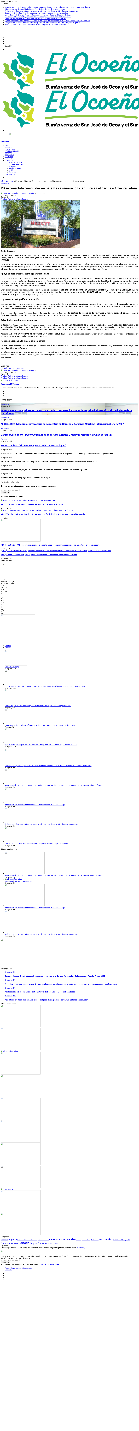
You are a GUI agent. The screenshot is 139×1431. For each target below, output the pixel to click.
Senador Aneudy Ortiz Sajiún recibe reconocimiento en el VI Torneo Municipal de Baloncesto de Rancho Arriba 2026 (48, 7)
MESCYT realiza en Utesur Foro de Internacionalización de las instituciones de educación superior (43, 514)
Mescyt (24, 368)
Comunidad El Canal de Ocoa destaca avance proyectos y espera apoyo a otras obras (36, 13)
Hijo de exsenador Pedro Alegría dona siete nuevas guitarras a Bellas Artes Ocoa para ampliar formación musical (47, 21)
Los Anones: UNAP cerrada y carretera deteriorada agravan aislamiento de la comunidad (38, 17)
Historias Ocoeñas (16, 163)
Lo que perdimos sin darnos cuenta (18, 881)
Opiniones (9, 157)
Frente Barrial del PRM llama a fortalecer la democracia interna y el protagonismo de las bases (40, 725)
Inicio (7, 145)
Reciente (8, 648)
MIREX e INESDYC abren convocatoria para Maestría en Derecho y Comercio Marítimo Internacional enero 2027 (62, 424)
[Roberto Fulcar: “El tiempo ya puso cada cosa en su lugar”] (7, 1189)
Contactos (10, 174)
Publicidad (5, 142)
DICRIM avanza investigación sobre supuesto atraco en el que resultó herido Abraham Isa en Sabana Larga (45, 686)
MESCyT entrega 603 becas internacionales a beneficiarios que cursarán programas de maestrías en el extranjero (50, 545)
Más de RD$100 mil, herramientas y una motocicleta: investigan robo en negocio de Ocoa (38, 706)
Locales (8, 147)
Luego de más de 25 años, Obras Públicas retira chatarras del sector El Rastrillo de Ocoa (38, 15)
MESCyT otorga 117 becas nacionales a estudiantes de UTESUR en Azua (32, 504)
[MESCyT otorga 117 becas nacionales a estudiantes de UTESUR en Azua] (28, 500)
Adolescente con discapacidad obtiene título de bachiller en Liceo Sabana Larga (35, 9)
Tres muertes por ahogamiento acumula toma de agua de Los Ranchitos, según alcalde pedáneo (41, 745)
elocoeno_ (81, 1248)
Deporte (8, 153)
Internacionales (12, 151)
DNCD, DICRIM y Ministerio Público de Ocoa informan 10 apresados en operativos (35, 19)
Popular (8, 646)
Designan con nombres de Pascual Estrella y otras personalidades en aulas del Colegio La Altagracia (42, 23)
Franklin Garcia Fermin (11, 368)
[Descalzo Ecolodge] (16, 665)
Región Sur (9, 155)
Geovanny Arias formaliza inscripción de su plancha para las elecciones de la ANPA (36, 25)
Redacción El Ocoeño (26, 193)
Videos (55, 1243)
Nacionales (10, 149)
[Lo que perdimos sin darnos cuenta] (13, 879)
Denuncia (12, 172)
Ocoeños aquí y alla (16, 164)
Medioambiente (15, 168)
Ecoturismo (13, 166)
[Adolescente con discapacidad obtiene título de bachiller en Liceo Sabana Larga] (16, 803)
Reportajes (10, 159)
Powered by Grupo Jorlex (49, 1264)
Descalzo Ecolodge (12, 667)
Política (12, 170)
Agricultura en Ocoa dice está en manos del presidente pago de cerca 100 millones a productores (41, 11)
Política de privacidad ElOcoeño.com (18, 1268)
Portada (4, 439)
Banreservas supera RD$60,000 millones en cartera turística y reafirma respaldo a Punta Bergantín (56, 434)
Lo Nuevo (9, 160)
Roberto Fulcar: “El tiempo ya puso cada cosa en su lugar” (33, 445)
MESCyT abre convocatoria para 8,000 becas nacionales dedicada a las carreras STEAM (39, 555)
